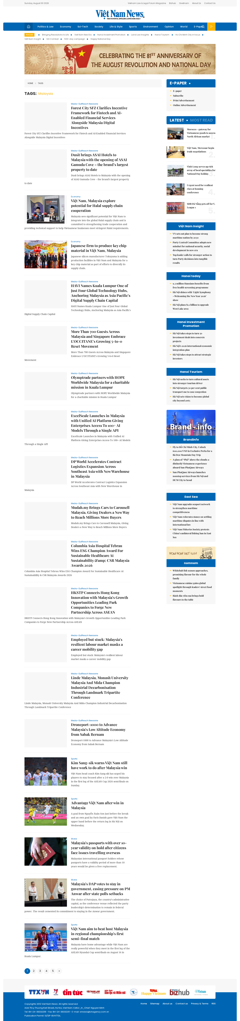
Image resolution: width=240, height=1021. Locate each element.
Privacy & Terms (199, 1003)
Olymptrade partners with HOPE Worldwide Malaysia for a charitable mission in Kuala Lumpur (100, 382)
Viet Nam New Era (83, 34)
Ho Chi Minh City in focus (188, 34)
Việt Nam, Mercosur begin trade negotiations (200, 149)
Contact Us (210, 3)
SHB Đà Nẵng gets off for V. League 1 (201, 205)
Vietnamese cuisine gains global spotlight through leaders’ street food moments (192, 587)
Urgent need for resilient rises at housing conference (200, 189)
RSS (214, 1003)
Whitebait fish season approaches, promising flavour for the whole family (190, 574)
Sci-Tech (83, 26)
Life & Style (116, 26)
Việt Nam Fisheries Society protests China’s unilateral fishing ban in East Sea (192, 533)
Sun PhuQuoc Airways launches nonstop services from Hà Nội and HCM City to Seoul (190, 476)
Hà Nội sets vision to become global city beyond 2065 (191, 398)
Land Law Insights (140, 34)
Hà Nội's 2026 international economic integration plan (192, 347)
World (183, 26)
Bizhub (172, 3)
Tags (40, 83)
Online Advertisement (184, 105)
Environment (150, 26)
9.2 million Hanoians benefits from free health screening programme (191, 285)
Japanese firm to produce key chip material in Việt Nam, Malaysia (98, 248)
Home (30, 83)
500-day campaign (74, 39)
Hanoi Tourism (162, 34)
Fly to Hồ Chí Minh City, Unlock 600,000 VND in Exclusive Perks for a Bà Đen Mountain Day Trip (192, 450)
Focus (29, 34)
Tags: (30, 93)
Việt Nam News (120, 14)
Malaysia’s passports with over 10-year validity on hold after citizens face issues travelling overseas (99, 847)
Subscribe (178, 95)
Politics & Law (46, 26)
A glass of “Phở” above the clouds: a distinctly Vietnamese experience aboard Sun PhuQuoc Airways (191, 463)
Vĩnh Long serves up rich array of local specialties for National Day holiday (201, 170)
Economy (65, 26)
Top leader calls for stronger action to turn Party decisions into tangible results (192, 258)
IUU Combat (53, 39)
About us (167, 1003)
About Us (196, 3)
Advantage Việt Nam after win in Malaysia (97, 805)
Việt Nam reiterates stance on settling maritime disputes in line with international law (192, 520)
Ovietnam (184, 3)
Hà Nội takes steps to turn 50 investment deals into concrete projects (189, 337)
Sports (133, 26)
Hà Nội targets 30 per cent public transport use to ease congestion (190, 389)
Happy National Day (101, 39)
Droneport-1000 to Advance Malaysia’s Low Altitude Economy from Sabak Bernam (98, 729)
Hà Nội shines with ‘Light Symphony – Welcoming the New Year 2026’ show (192, 296)
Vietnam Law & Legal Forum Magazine (147, 3)
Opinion (169, 26)
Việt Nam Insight (32, 39)
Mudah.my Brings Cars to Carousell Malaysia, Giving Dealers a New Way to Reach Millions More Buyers (100, 512)
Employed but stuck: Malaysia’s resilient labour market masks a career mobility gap (97, 644)
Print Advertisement (183, 100)
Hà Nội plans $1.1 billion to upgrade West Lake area (191, 306)
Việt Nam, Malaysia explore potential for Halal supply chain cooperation (97, 205)
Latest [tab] (177, 120)
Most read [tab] (201, 120)
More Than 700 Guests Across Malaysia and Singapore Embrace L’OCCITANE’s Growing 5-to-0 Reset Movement (98, 339)
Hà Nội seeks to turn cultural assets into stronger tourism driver (191, 381)
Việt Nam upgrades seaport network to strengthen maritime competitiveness (191, 508)
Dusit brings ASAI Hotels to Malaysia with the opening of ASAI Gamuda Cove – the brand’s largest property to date (99, 162)
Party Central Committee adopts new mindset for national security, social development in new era (192, 246)
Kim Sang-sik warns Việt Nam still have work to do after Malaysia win (99, 765)
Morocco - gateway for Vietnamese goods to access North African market (201, 133)
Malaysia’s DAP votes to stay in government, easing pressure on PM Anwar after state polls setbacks (100, 888)
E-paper (178, 83)
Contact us (182, 1003)
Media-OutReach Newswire (84, 103)
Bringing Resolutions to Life (55, 34)
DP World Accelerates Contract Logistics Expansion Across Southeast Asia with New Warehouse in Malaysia (100, 469)
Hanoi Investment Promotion (111, 34)
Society (99, 26)
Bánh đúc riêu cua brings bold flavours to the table (188, 597)
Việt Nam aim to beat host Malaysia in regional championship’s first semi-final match (99, 933)
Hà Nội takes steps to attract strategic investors (192, 356)
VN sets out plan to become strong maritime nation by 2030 (190, 235)
